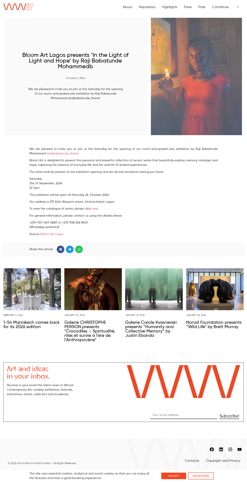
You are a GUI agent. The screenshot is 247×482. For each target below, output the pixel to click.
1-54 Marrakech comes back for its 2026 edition (31, 324)
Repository (147, 7)
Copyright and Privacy (223, 461)
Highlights (169, 7)
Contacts (192, 461)
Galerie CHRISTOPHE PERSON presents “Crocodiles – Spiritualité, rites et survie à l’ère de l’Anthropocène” (89, 331)
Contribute (220, 7)
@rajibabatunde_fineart (63, 153)
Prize (201, 7)
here (95, 208)
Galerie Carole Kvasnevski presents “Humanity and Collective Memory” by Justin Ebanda (151, 329)
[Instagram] (230, 449)
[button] (60, 249)
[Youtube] (239, 449)
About (127, 7)
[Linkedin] (221, 449)
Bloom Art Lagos (51, 234)
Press (188, 7)
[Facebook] (212, 449)
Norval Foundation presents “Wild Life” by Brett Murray (214, 324)
